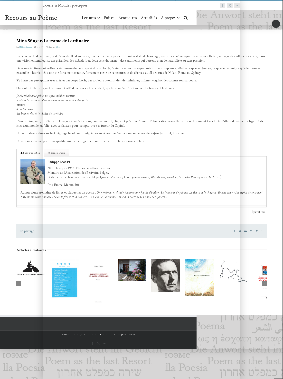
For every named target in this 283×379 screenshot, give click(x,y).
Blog (58, 47)
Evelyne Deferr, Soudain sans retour (238, 282)
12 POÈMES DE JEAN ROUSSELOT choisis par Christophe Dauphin (187, 277)
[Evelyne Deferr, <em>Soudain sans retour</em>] (243, 289)
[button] (186, 17)
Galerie (44, 275)
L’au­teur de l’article (31, 152)
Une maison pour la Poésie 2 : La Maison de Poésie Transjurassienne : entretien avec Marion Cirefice (136, 265)
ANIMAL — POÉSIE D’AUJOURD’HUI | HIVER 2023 (34, 275)
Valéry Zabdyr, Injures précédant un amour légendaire (85, 290)
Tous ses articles (57, 152)
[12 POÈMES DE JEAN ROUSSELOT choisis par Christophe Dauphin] (193, 285)
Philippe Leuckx (25, 47)
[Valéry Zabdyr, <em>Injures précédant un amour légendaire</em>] (90, 296)
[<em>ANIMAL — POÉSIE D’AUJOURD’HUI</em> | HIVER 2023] (39, 284)
